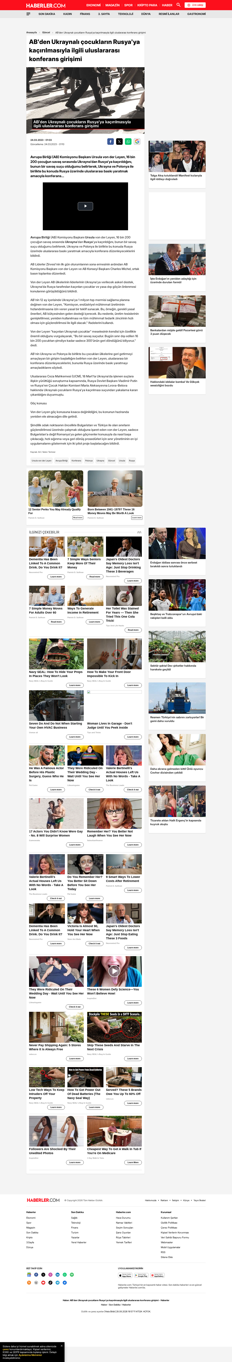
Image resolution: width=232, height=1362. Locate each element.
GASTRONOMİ (196, 14)
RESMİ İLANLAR (169, 14)
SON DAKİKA (47, 14)
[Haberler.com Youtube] (43, 1283)
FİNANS (85, 14)
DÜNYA (146, 14)
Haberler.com (123, 1212)
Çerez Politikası (169, 1227)
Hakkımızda (150, 1200)
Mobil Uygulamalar (170, 1247)
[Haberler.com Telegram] (57, 1283)
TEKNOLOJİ (125, 14)
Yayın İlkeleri (200, 1200)
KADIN (67, 14)
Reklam (164, 1200)
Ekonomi (30, 1217)
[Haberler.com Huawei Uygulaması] (157, 1275)
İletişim (175, 1200)
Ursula (122, 460)
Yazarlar (75, 1237)
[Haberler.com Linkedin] (57, 1275)
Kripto (29, 1237)
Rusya (132, 460)
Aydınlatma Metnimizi (30, 1355)
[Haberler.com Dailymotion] (64, 1283)
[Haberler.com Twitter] (43, 1275)
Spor (28, 1222)
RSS (163, 1252)
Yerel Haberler (78, 1242)
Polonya (89, 460)
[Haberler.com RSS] (29, 1283)
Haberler (31, 1212)
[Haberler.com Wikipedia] (36, 1283)
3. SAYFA (104, 14)
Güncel (46, 32)
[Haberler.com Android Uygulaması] (141, 1275)
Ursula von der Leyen (41, 460)
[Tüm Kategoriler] (28, 14)
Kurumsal (166, 1212)
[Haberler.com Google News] (29, 1275)
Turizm (74, 1232)
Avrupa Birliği (62, 460)
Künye (186, 1200)
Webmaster (167, 1242)
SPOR (128, 5)
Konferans (76, 460)
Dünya (29, 1247)
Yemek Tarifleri (124, 1242)
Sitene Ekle (167, 1257)
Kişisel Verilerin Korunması (175, 1232)
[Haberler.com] (43, 1200)
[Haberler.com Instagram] (50, 1275)
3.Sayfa (30, 1242)
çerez (6, 1349)
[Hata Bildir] (110, 1311)
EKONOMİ (93, 5)
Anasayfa (31, 32)
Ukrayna (100, 460)
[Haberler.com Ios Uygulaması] (125, 1275)
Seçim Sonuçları (124, 1227)
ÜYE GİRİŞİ (197, 5)
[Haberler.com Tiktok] (50, 1283)
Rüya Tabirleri (123, 1237)
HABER (167, 5)
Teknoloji (76, 1222)
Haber (104, 1304)
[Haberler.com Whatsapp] (64, 1275)
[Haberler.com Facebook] (36, 1275)
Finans (74, 1227)
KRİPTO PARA (147, 5)
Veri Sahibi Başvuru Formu (175, 1237)
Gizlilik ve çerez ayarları (92, 1311)
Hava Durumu (123, 1217)
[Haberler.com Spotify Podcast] (72, 1275)
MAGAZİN (112, 5)
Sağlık (74, 1217)
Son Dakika (32, 1232)
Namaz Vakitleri (124, 1222)
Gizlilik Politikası (169, 1222)
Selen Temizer (49, 452)
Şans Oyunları (123, 1232)
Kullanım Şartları (169, 1217)
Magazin (30, 1227)
